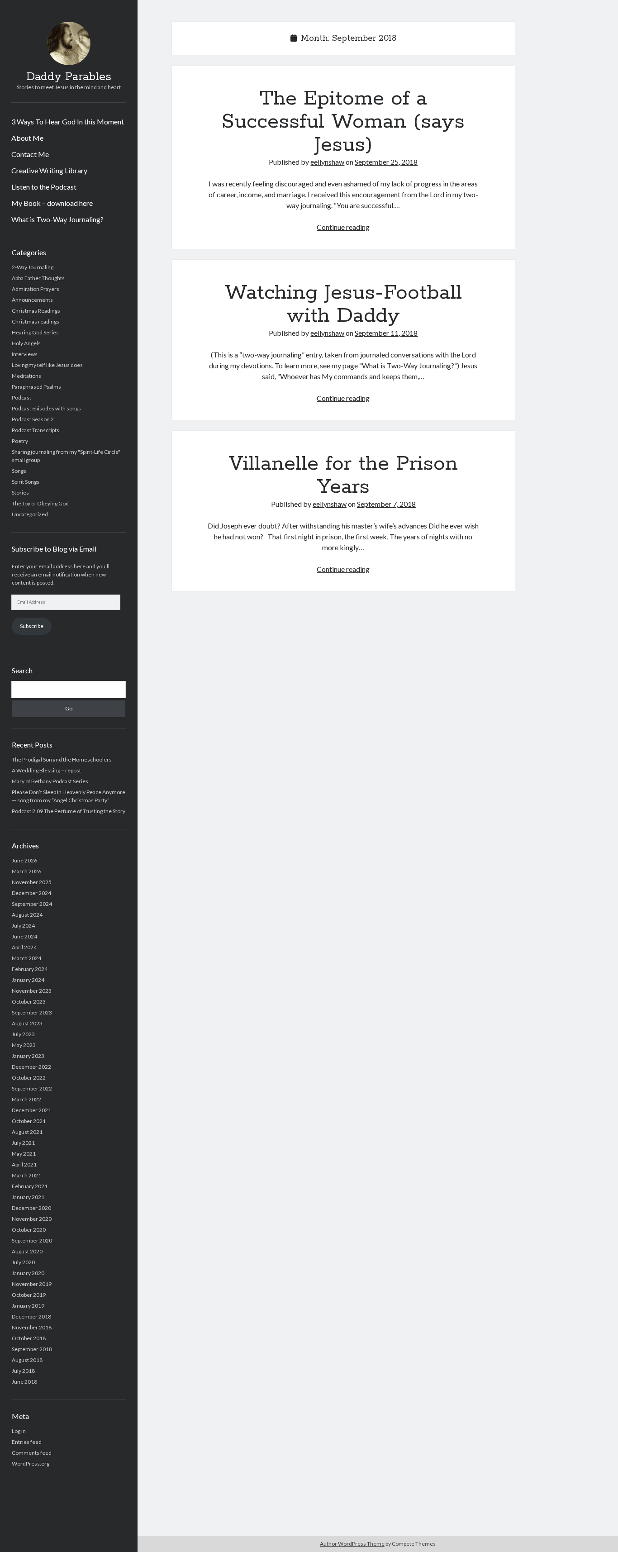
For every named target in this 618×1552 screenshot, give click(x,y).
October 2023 (29, 1001)
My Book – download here (52, 203)
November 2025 (32, 882)
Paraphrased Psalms (36, 386)
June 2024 (24, 936)
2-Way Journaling (32, 267)
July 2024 (23, 925)
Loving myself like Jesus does (47, 365)
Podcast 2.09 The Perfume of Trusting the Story (68, 811)
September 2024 (32, 903)
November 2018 (32, 1327)
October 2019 (29, 1294)
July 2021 (23, 1142)
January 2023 (28, 1055)
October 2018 (29, 1338)
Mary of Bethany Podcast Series (50, 781)
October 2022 (29, 1077)
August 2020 (27, 1251)
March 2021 (26, 1175)
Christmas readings (35, 321)
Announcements (32, 299)
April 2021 (24, 1164)
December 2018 (31, 1316)
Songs (19, 470)
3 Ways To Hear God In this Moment (67, 121)
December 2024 (31, 893)
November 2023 (32, 990)
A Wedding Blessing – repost (46, 770)
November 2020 (32, 1218)
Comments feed (32, 1452)
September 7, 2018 (386, 504)
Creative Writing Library (49, 170)
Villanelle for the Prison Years (343, 475)
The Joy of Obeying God (40, 503)
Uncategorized (30, 514)
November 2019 (32, 1284)
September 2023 (32, 1012)
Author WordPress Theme (352, 1543)
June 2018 (24, 1381)
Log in (19, 1431)
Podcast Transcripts (35, 430)
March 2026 (26, 871)
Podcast (21, 397)
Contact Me (30, 154)
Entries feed (27, 1441)
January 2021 (28, 1197)
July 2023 (23, 1034)
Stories (20, 492)
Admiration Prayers (35, 289)
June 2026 (24, 860)
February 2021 (30, 1186)
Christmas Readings (36, 310)
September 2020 (32, 1240)
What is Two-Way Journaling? (57, 219)
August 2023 (27, 1023)
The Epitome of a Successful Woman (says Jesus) (343, 122)
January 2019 (28, 1305)
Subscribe (31, 626)
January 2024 (28, 979)
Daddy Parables (68, 77)
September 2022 (32, 1088)
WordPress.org (30, 1463)
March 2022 (26, 1099)
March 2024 (26, 958)
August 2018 (27, 1360)
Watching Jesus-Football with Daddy (343, 304)
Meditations (26, 375)
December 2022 (31, 1066)
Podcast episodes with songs (46, 408)
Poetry (20, 441)
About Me (27, 137)
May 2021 (24, 1153)
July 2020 (23, 1262)
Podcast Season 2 (33, 419)
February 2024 (30, 969)
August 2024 (27, 914)
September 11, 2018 (386, 332)
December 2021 (31, 1110)
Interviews (25, 354)
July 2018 (23, 1370)
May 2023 (24, 1045)
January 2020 (28, 1273)
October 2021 (29, 1121)
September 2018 (32, 1349)
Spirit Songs (25, 481)
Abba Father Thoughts (38, 278)
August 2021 (27, 1131)
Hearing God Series (35, 332)
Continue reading (343, 227)
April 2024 (24, 947)
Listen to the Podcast (43, 186)
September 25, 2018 (386, 161)
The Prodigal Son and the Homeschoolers (62, 759)
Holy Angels (26, 343)
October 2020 (29, 1229)
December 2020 (31, 1207)
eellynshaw (327, 161)
